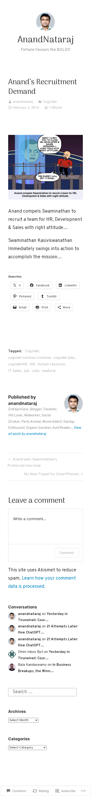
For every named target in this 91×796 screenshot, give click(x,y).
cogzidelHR (17, 364)
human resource (51, 364)
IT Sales (14, 371)
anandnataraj (23, 102)
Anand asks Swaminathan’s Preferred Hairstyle (32, 462)
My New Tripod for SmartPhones (51, 474)
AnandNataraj (46, 40)
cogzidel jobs (64, 357)
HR (32, 364)
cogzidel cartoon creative (29, 357)
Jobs (35, 371)
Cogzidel (49, 102)
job (26, 371)
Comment (66, 553)
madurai (49, 371)
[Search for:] (42, 692)
